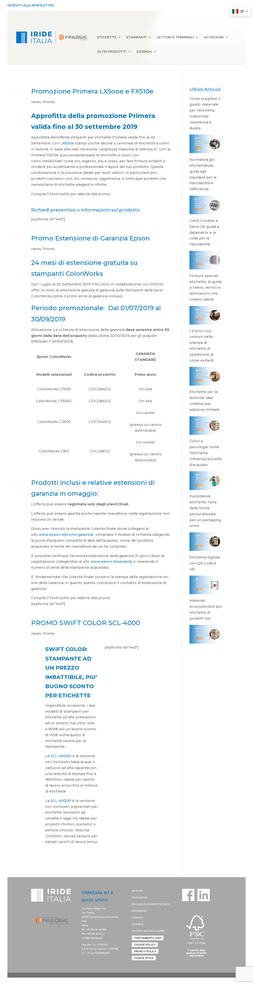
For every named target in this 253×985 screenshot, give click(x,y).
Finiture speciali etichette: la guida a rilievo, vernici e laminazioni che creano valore (205, 288)
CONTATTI (137, 917)
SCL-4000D (60, 756)
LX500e (67, 143)
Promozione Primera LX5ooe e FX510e (92, 91)
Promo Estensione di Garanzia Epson (90, 238)
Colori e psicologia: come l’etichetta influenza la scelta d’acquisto (206, 453)
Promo (49, 102)
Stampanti (136, 37)
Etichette (106, 37)
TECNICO (164, 904)
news (36, 102)
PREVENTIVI (139, 897)
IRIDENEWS (139, 911)
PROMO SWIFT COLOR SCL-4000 (85, 623)
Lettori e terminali (175, 37)
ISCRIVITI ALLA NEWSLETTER (30, 5)
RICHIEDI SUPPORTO (145, 904)
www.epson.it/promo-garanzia (66, 534)
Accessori (214, 37)
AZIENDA (137, 924)
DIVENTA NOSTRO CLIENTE (148, 931)
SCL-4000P (60, 800)
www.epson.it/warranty (111, 561)
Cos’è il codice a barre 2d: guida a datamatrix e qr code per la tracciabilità (204, 232)
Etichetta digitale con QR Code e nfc (205, 563)
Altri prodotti (111, 51)
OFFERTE (137, 890)
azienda (144, 51)
